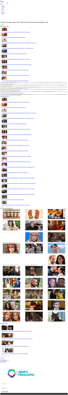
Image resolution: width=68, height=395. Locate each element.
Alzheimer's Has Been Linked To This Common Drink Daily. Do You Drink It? (11, 276)
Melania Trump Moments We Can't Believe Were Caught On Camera (56, 299)
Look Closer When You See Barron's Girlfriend (53, 310)
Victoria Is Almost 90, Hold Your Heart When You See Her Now (10, 230)
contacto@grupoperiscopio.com (3, 360)
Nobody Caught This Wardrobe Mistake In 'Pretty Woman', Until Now (33, 253)
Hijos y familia (3, 13)
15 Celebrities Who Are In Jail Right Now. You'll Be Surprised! (32, 276)
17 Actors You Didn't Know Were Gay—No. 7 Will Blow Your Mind (56, 253)
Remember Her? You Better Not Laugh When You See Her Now (11, 253)
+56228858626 (4, 361)
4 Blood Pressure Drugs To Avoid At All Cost (8, 219)
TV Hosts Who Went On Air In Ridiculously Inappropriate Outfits (11, 299)
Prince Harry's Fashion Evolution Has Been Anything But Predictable (33, 299)
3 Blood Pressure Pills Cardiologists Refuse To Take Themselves (55, 219)
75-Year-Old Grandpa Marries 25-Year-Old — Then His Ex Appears (11, 310)
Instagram (3, 9)
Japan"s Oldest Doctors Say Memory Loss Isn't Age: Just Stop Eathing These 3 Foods (56, 231)
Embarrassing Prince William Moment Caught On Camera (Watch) (56, 276)
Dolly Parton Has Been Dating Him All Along (30, 242)
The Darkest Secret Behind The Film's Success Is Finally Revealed (56, 242)
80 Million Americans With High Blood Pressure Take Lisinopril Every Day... (33, 231)
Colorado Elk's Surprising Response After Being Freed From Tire (11, 242)
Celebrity (3, 5)
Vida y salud (3, 6)
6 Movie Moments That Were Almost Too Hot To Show (32, 310)
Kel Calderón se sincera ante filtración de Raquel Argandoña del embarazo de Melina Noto (15, 93)
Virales (2, 7)
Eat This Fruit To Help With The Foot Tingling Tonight (31, 219)
